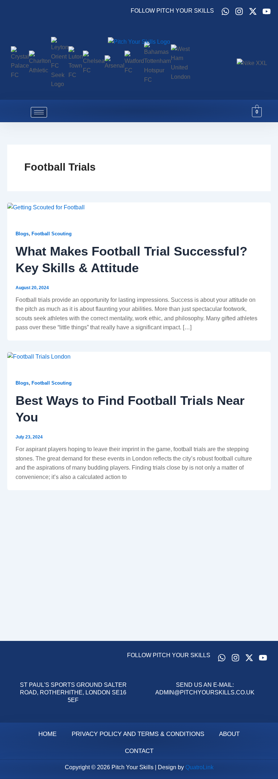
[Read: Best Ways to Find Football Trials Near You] (39, 356)
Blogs (22, 233)
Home (47, 734)
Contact (139, 751)
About (229, 734)
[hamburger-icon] (39, 112)
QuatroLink (199, 767)
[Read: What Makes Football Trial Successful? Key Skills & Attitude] (46, 207)
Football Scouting (51, 233)
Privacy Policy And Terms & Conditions (138, 734)
